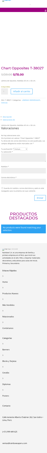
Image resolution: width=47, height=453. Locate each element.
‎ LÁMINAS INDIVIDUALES (31, 100)
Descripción (7, 117)
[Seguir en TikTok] (43, 2)
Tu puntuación (7, 149)
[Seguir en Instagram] (33, 2)
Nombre (5, 166)
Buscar (24, 4)
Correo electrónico (9, 177)
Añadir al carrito (21, 91)
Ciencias (4, 103)
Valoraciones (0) (9, 120)
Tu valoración (7, 152)
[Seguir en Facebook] (38, 2)
